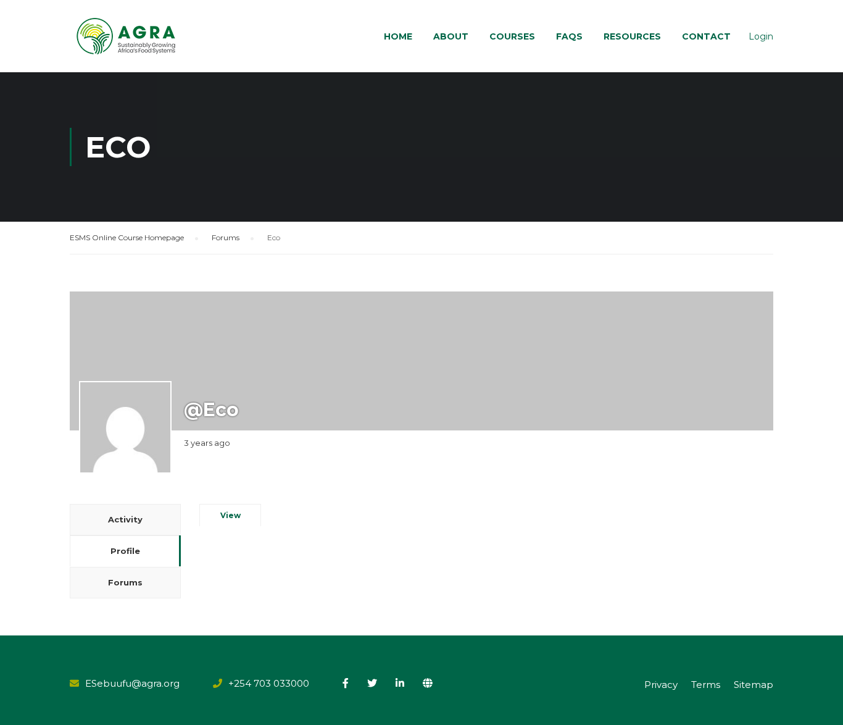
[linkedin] (400, 683)
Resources (632, 36)
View (230, 515)
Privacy (661, 684)
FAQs (569, 36)
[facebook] (346, 683)
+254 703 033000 (268, 683)
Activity (125, 519)
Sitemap (753, 684)
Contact (706, 36)
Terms (705, 684)
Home (398, 36)
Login (761, 36)
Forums (225, 237)
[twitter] (372, 683)
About (450, 36)
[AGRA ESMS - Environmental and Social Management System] (127, 36)
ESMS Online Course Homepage (127, 237)
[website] (428, 683)
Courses (512, 36)
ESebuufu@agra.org (132, 683)
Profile (125, 551)
